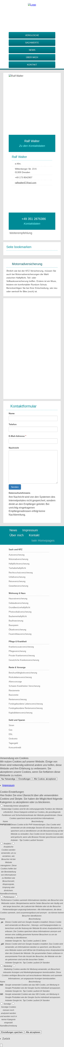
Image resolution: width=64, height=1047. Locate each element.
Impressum (30, 530)
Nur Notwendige (8, 779)
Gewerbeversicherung (18, 586)
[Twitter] (32, 15)
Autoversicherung (16, 555)
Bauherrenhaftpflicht (18, 616)
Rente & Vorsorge (17, 667)
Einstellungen (24, 779)
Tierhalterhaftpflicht (17, 568)
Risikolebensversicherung (20, 677)
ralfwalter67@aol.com (25, 182)
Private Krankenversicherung (22, 655)
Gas (10, 730)
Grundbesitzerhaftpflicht (19, 607)
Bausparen (13, 625)
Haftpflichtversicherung (19, 564)
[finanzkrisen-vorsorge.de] (32, 4)
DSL (11, 734)
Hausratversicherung (18, 598)
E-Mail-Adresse (17, 436)
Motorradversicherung (18, 559)
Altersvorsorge (15, 681)
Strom (11, 725)
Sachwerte (32, 42)
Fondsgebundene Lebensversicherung (26, 704)
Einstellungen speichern (12, 1032)
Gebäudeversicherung (18, 603)
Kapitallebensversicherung (20, 713)
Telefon (13, 424)
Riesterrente (14, 690)
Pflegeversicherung (17, 651)
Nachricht (14, 448)
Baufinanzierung (16, 621)
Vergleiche (32, 35)
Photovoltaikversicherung (20, 612)
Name (12, 413)
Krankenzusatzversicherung (21, 647)
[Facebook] (19, 15)
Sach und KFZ (15, 549)
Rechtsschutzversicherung (21, 572)
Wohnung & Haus (17, 593)
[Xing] (38, 15)
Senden (15, 487)
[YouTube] (44, 15)
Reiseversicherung (17, 581)
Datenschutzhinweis (19, 493)
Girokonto (13, 738)
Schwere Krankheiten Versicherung (24, 686)
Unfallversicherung (17, 577)
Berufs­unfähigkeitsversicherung (23, 673)
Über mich (32, 57)
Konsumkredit (15, 747)
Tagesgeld (13, 743)
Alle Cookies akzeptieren (45, 779)
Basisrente (13, 695)
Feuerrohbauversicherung (20, 634)
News (32, 50)
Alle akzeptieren (33, 1032)
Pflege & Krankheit (18, 641)
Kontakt (32, 64)
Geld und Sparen (17, 720)
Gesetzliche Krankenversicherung (24, 660)
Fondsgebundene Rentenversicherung (26, 708)
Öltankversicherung (17, 629)
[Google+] (25, 15)
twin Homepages (43, 540)
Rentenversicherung (18, 699)
